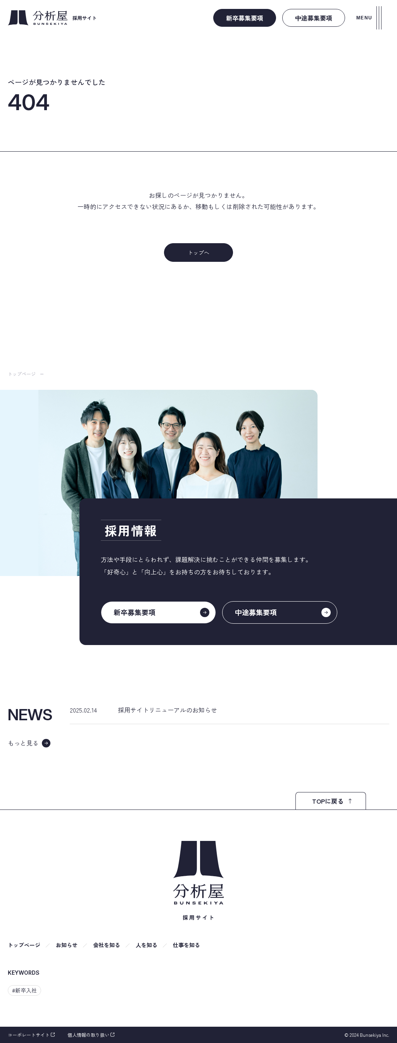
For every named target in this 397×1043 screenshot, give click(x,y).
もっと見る (23, 742)
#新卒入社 (24, 990)
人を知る (146, 945)
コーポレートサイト (29, 1034)
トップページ (22, 373)
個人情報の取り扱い (88, 1034)
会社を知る (106, 945)
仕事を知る (186, 945)
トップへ (198, 252)
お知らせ (67, 945)
